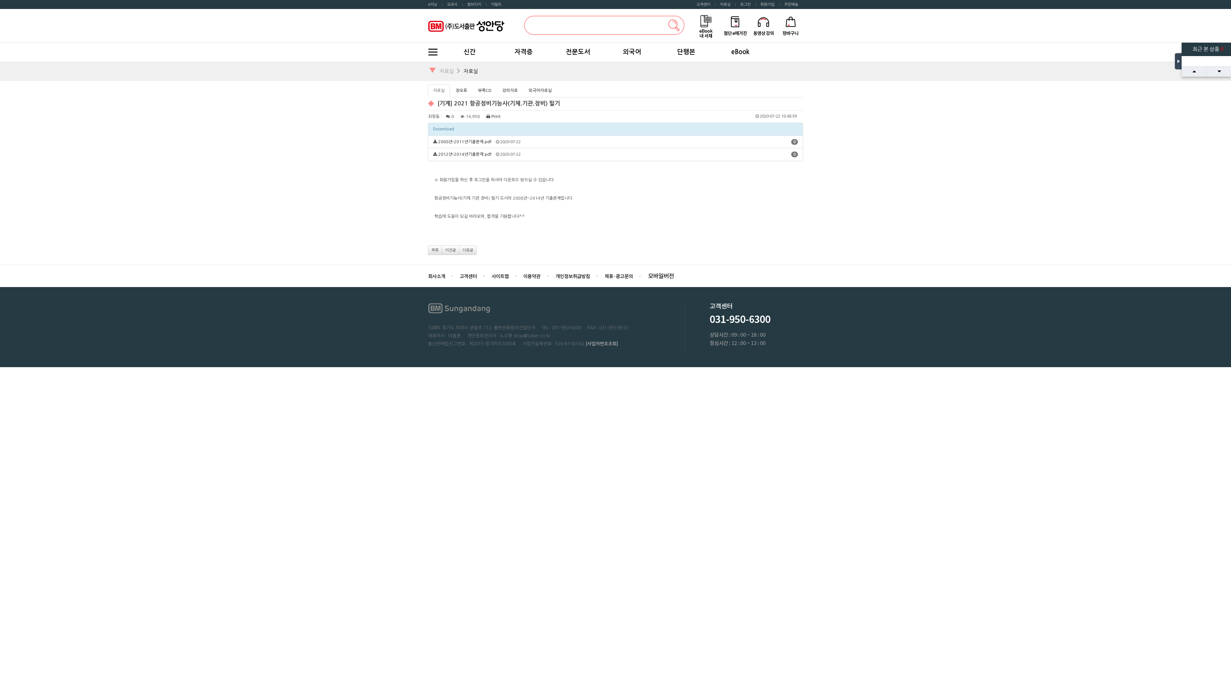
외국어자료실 (540, 90)
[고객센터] (468, 276)
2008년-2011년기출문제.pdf (464, 142)
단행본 (686, 52)
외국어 (632, 52)
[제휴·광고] (618, 276)
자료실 (725, 4)
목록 (435, 250)
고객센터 (703, 4)
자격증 (524, 52)
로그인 (745, 4)
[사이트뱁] (500, 276)
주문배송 (791, 4)
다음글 (468, 250)
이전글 (450, 250)
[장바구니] (790, 25)
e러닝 (432, 4)
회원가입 (767, 4)
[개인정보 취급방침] (572, 276)
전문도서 (578, 52)
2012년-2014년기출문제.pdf (464, 154)
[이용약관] (532, 276)
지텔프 (496, 4)
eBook (740, 52)
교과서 (452, 4)
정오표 (461, 90)
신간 (470, 52)
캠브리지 (474, 4)
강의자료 (510, 90)
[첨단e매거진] (735, 25)
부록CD (484, 90)
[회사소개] (436, 276)
